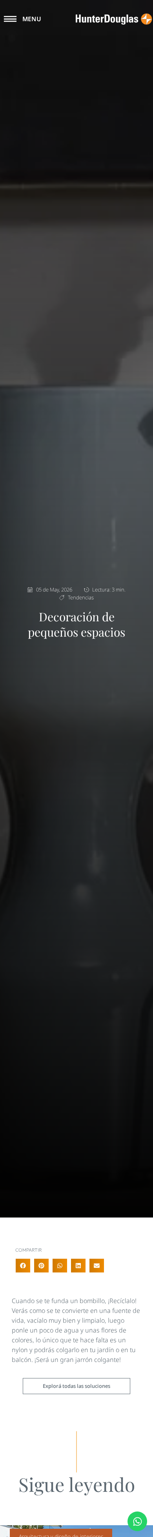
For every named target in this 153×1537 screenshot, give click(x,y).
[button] (23, 1265)
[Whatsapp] (137, 1521)
